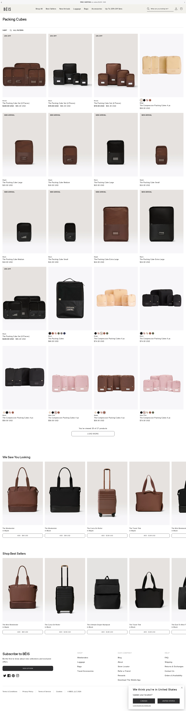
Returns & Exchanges (174, 666)
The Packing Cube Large (12, 182)
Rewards (121, 675)
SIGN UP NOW (28, 668)
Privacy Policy (28, 691)
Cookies (59, 691)
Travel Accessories (85, 671)
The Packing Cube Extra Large (106, 259)
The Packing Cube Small (150, 182)
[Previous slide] (1, 2)
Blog (120, 658)
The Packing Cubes (56, 339)
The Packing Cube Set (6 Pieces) (16, 103)
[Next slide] (184, 2)
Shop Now (102, 2)
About (120, 662)
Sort (5, 30)
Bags (79, 666)
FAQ (167, 658)
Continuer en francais (142, 705)
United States (168, 701)
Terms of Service (44, 691)
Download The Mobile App (129, 680)
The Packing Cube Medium (59, 182)
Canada (143, 701)
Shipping (168, 662)
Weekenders (82, 658)
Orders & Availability (173, 675)
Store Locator (124, 666)
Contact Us (169, 671)
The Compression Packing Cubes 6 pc (109, 339)
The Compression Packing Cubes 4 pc (155, 105)
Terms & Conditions (10, 691)
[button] (160, 8)
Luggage (81, 662)
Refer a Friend (124, 671)
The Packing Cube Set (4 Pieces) (61, 103)
